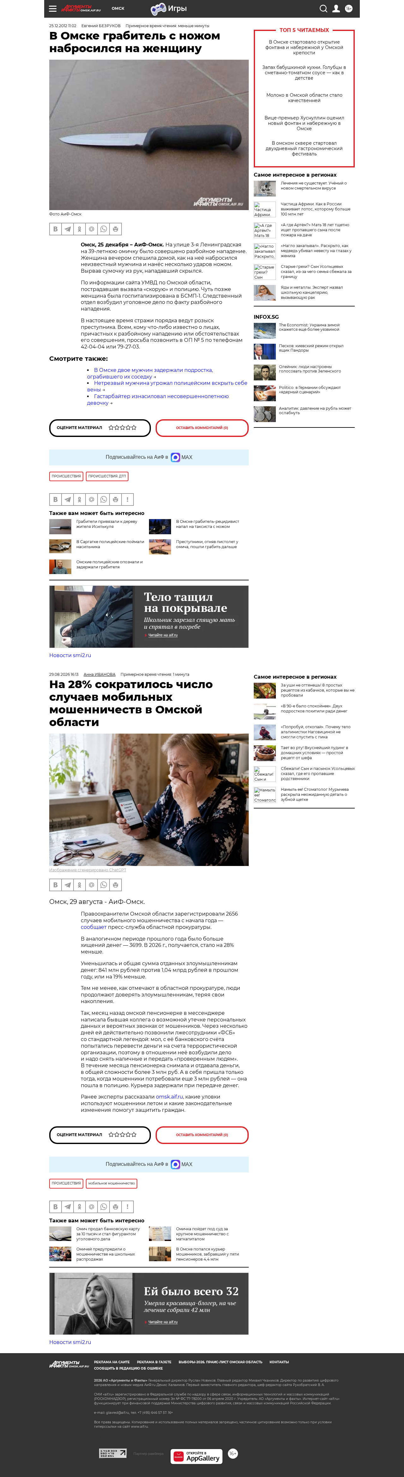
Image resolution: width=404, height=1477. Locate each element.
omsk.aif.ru (169, 1097)
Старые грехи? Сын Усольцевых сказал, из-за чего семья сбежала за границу (316, 271)
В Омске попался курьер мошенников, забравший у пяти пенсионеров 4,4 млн (207, 1254)
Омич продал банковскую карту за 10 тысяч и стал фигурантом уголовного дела (108, 1233)
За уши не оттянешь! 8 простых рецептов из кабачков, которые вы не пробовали (317, 690)
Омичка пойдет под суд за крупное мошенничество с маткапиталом (202, 1233)
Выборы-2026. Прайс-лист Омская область (220, 1362)
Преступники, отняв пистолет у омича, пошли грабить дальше (207, 544)
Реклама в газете (154, 1362)
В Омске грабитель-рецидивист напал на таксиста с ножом (207, 524)
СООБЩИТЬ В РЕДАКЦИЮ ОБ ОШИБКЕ (128, 1368)
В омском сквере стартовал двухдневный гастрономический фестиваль (304, 149)
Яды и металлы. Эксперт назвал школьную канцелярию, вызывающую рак (312, 292)
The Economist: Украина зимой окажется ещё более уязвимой (309, 327)
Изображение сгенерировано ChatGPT (87, 870)
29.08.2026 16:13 (64, 674)
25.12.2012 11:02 (62, 25)
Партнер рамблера (148, 1454)
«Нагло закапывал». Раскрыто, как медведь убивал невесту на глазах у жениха (316, 250)
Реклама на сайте (112, 1362)
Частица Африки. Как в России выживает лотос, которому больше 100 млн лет (315, 209)
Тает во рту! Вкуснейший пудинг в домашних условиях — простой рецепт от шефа (314, 752)
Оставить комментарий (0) (202, 428)
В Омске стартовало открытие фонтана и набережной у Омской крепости (304, 47)
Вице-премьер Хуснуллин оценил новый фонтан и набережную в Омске (304, 123)
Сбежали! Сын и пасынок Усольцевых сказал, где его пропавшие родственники (318, 773)
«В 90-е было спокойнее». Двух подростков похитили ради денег (314, 708)
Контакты (279, 1362)
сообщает (94, 927)
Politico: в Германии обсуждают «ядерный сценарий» (310, 389)
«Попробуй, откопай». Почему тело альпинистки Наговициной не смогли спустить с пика (316, 731)
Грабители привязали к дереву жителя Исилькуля (106, 524)
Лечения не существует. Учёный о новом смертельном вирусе (314, 186)
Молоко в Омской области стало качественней (304, 98)
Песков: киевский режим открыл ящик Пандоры (311, 348)
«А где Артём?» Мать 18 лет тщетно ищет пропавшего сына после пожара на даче (315, 229)
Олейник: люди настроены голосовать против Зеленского (310, 369)
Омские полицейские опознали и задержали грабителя (109, 564)
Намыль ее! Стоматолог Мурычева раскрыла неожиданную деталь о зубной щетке (315, 794)
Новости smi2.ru (70, 655)
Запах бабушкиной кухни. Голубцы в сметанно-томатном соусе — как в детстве (304, 73)
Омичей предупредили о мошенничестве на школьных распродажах (105, 1254)
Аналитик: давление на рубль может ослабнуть (315, 410)
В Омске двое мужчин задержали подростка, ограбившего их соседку (150, 373)
